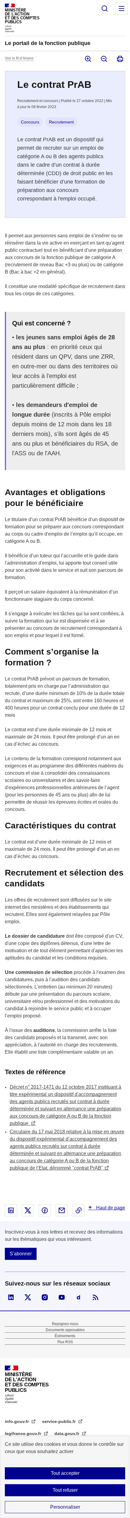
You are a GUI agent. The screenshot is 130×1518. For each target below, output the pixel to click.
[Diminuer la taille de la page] (103, 59)
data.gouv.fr (67, 1433)
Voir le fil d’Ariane (19, 58)
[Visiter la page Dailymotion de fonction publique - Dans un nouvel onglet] (79, 1297)
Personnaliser (65, 1507)
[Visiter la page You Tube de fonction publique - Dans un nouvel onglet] (62, 1297)
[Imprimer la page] (119, 59)
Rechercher (105, 8)
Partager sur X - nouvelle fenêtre (28, 1210)
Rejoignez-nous (65, 1324)
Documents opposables (65, 1330)
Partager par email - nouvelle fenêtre (62, 1210)
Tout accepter (65, 1473)
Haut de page (110, 1207)
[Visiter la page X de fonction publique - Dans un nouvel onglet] (28, 1297)
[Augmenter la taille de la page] (87, 59)
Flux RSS (65, 1342)
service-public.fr (59, 1421)
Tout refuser (65, 1490)
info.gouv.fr (17, 1421)
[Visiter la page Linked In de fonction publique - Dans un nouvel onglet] (11, 1297)
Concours (30, 122)
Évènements (65, 1336)
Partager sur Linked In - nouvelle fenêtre (11, 1210)
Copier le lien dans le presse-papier (79, 1210)
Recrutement (61, 122)
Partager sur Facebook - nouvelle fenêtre (45, 1210)
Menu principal (121, 8)
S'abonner (21, 1253)
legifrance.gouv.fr (23, 1433)
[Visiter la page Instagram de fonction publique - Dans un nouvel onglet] (45, 1297)
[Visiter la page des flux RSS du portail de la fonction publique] (95, 1297)
